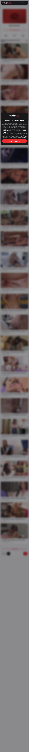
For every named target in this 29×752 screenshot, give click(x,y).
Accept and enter (14, 141)
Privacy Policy (6, 130)
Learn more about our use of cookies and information (15, 137)
